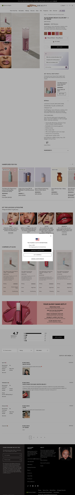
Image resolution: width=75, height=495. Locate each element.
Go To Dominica (37, 254)
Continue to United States (37, 250)
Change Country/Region (37, 258)
